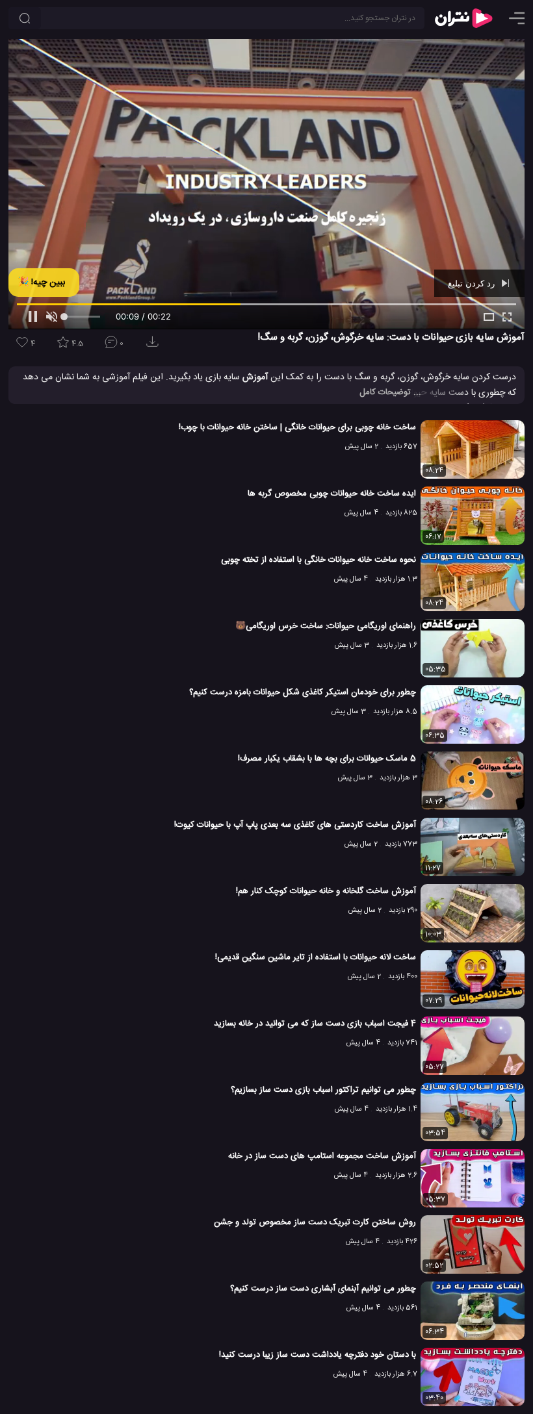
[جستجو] (24, 18)
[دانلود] (155, 346)
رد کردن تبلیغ (472, 283)
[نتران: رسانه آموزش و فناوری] (463, 18)
